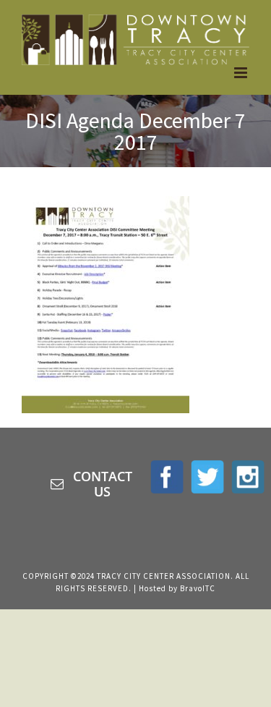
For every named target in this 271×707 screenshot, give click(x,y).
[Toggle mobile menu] (241, 72)
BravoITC (197, 588)
